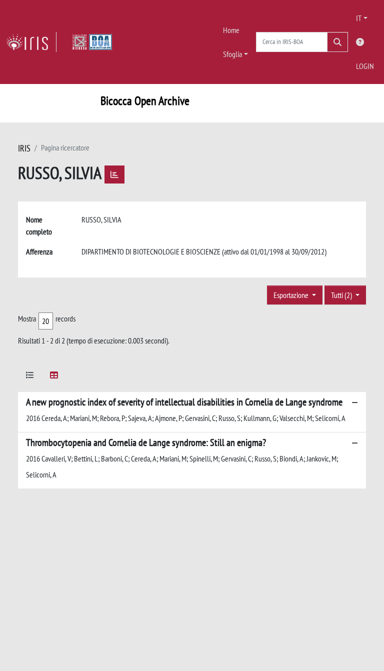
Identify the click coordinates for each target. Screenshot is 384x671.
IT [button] (359, 18)
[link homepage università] (92, 42)
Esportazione (292, 295)
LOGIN (365, 66)
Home (231, 30)
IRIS (24, 148)
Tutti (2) (342, 295)
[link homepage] (31, 42)
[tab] (30, 376)
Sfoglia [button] (232, 54)
